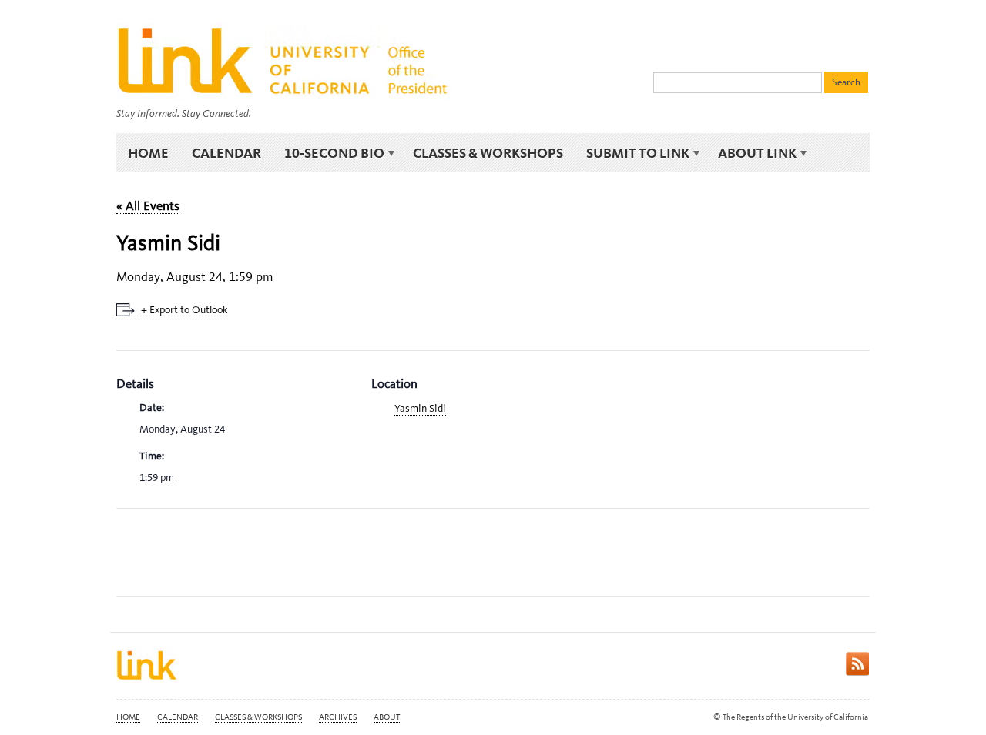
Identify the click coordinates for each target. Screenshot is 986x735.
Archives (338, 717)
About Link (751, 153)
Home (148, 153)
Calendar (226, 153)
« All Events (147, 205)
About (387, 717)
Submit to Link (632, 153)
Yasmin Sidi (420, 408)
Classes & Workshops (488, 153)
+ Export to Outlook (184, 309)
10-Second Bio (328, 153)
